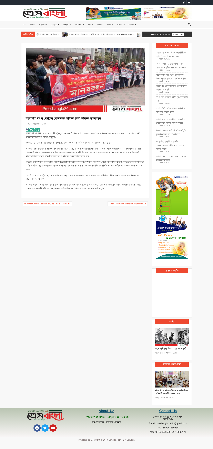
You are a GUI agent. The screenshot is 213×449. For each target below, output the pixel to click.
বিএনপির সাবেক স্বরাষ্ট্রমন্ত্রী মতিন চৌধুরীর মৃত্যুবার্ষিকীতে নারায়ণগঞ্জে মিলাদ (171, 132)
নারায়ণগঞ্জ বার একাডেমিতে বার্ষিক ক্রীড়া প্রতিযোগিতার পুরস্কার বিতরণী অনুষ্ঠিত (170, 121)
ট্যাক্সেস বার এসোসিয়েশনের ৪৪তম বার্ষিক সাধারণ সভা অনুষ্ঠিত (171, 88)
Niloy (28, 124)
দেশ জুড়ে (54, 24)
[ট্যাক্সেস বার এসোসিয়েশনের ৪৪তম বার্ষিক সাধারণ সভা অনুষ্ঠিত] (127, 34)
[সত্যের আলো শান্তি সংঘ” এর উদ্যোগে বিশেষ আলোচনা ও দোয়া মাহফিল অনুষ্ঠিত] (52, 34)
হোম (24, 24)
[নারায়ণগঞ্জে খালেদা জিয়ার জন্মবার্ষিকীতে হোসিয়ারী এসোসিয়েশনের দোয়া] (172, 379)
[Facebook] (37, 428)
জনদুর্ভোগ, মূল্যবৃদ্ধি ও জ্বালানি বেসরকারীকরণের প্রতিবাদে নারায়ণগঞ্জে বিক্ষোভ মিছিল (170, 145)
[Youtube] (53, 428)
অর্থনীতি (100, 24)
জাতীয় (32, 24)
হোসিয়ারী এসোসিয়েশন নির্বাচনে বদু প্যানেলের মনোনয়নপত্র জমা (48, 204)
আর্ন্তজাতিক (43, 24)
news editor (160, 353)
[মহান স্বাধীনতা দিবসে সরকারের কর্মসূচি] (172, 336)
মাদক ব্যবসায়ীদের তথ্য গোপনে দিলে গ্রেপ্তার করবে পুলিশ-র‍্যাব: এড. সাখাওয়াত (171, 66)
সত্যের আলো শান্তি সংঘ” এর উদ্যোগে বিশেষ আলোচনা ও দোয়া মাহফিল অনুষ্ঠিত (88, 34)
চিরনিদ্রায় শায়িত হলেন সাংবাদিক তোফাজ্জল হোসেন (126, 204)
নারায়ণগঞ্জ (78, 24)
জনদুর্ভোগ (110, 24)
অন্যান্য (131, 24)
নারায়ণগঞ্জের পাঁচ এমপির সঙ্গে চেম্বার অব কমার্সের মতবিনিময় (171, 158)
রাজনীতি (90, 24)
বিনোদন (119, 24)
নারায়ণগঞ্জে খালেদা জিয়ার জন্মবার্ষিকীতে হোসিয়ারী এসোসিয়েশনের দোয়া (171, 55)
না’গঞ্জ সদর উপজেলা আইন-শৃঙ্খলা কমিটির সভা (172, 99)
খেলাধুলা (66, 24)
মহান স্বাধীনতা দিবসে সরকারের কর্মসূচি (170, 348)
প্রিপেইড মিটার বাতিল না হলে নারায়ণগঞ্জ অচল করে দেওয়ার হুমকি (170, 110)
